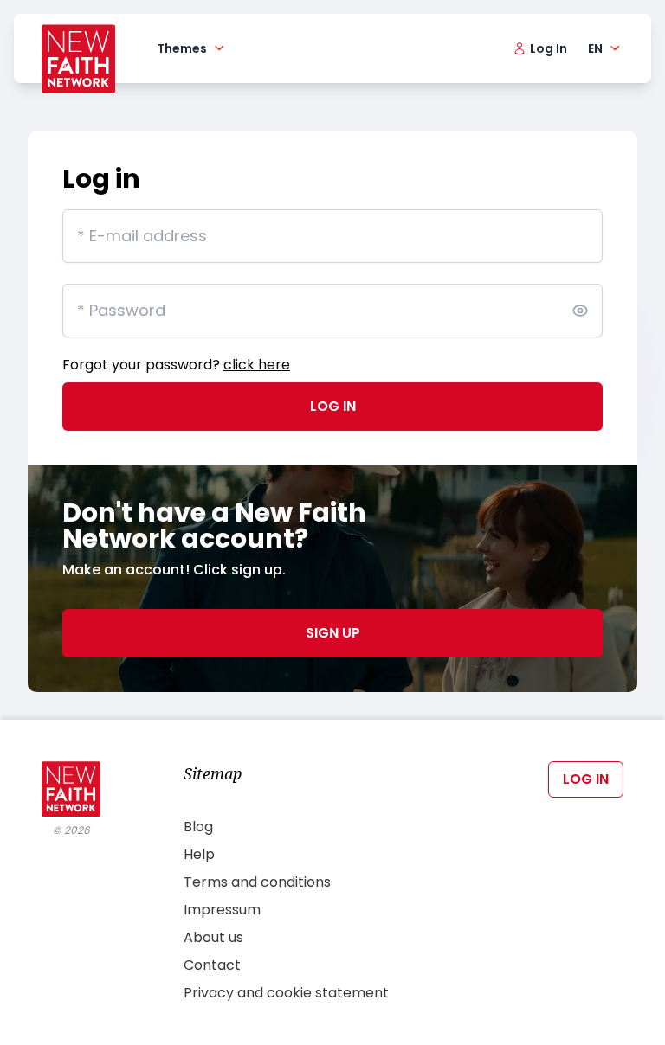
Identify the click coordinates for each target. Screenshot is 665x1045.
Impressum (222, 910)
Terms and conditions (257, 882)
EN (595, 48)
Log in (333, 406)
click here (256, 365)
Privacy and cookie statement (286, 993)
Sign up (333, 633)
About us (213, 937)
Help (199, 854)
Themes (182, 48)
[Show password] (580, 310)
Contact (212, 965)
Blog (198, 827)
